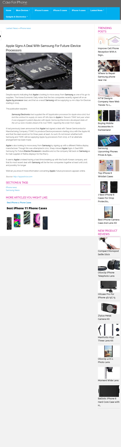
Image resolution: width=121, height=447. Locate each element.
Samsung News (13, 190)
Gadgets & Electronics (16, 16)
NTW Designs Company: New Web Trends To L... (108, 101)
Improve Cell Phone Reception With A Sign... (108, 51)
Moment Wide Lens (108, 380)
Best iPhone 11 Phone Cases (19, 202)
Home (8, 10)
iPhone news (25, 28)
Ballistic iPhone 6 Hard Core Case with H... (108, 402)
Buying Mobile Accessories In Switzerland (105, 126)
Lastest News (96, 10)
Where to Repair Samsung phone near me (106, 76)
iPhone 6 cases (41, 10)
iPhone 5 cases (60, 10)
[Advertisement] (49, 36)
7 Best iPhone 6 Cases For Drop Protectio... (106, 198)
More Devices (22, 10)
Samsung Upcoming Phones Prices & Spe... (108, 151)
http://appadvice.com (22, 176)
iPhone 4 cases (79, 10)
